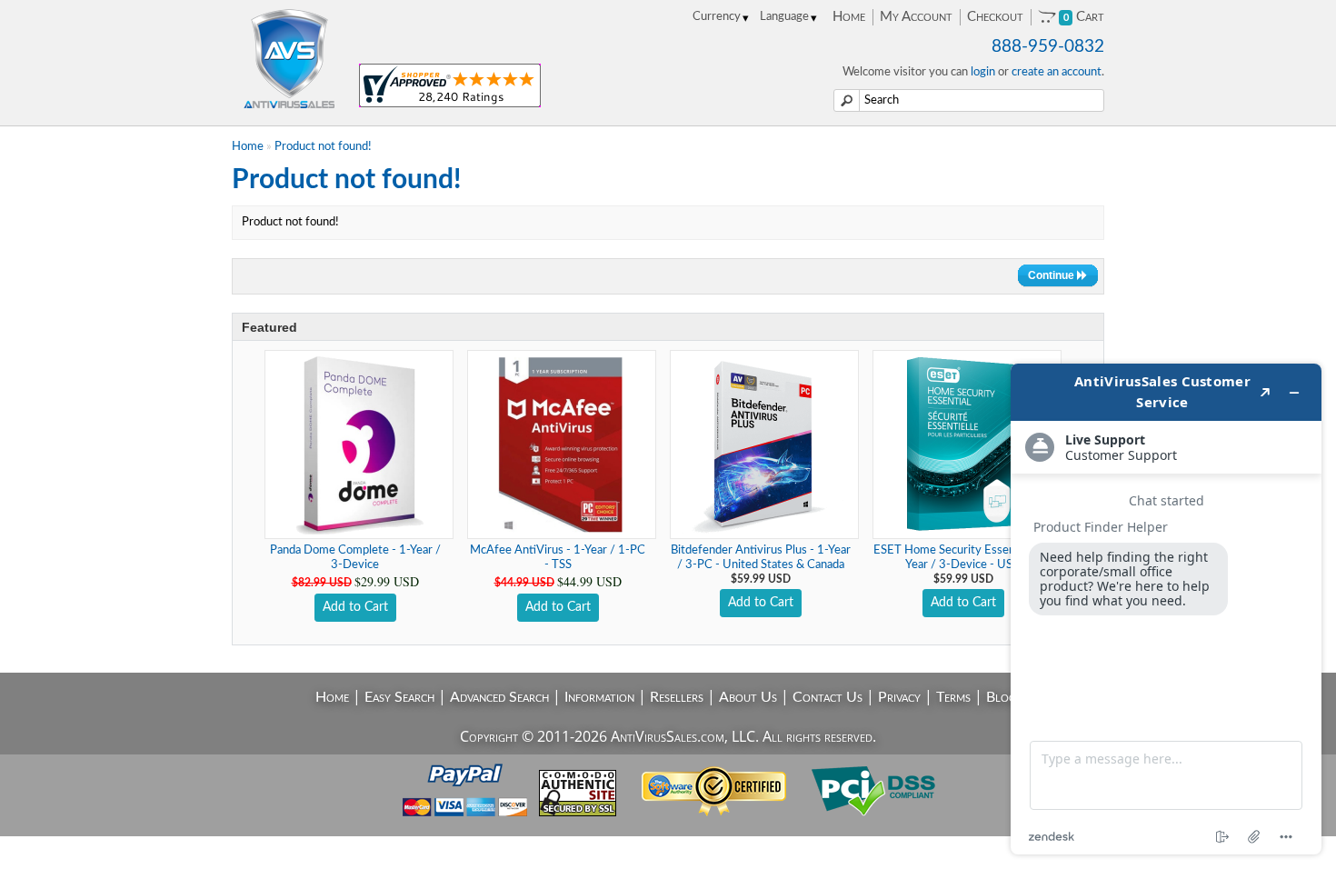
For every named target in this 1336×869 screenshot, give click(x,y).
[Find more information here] (1166, 609)
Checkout (995, 17)
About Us (748, 697)
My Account (916, 17)
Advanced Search (499, 697)
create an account (1057, 72)
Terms (953, 697)
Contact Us (827, 697)
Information (599, 697)
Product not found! (323, 147)
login (983, 72)
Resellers (676, 697)
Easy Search (399, 697)
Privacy (899, 697)
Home (849, 17)
